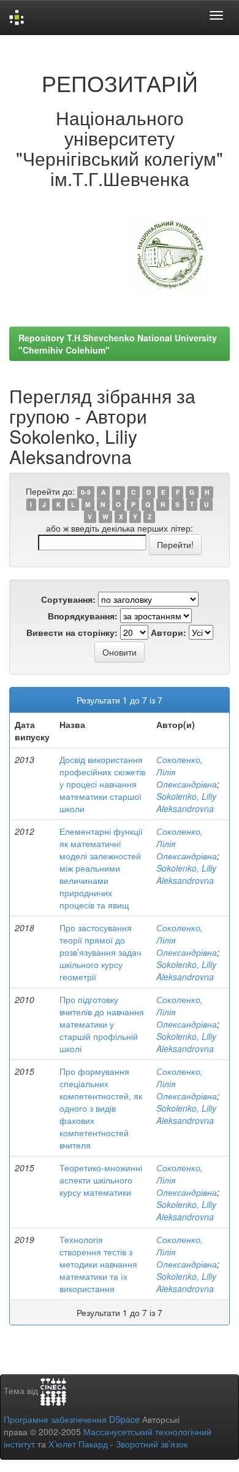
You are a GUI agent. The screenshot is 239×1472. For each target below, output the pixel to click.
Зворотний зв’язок (152, 1444)
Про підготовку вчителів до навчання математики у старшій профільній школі (101, 1024)
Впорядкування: (83, 616)
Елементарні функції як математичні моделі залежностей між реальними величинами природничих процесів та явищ (101, 868)
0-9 (86, 492)
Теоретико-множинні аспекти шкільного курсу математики (100, 1179)
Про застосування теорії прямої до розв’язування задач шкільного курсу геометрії (100, 952)
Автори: (168, 632)
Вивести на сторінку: (72, 632)
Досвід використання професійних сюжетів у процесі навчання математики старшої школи (102, 784)
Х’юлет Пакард (78, 1444)
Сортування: (68, 599)
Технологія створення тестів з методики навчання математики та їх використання (98, 1264)
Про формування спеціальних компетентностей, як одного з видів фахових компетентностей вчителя (100, 1108)
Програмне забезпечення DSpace (72, 1419)
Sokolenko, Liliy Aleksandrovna (186, 802)
